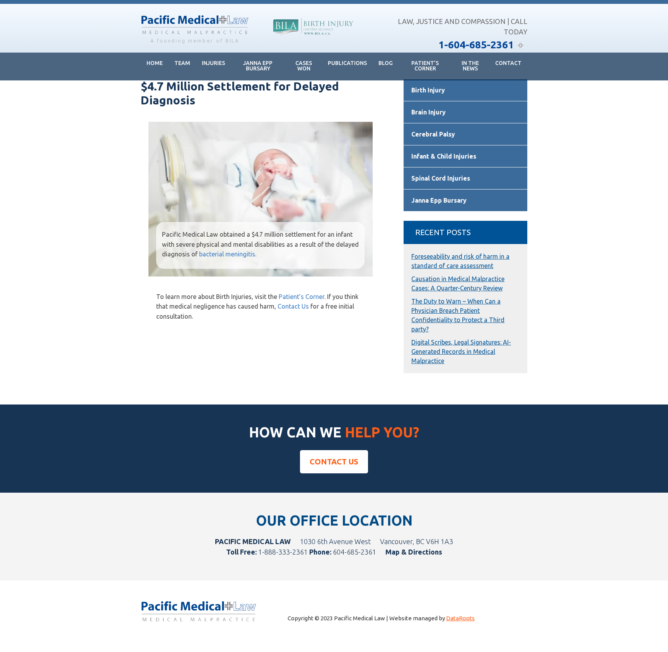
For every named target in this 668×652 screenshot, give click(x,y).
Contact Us (293, 306)
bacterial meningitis (227, 254)
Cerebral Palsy (433, 134)
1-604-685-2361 (476, 44)
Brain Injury (428, 112)
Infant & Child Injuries (443, 156)
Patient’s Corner (301, 296)
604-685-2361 (354, 552)
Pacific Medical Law (195, 25)
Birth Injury (428, 90)
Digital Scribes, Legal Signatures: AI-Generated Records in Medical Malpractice (461, 351)
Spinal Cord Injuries (440, 178)
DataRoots (460, 618)
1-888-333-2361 (283, 552)
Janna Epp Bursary (439, 200)
